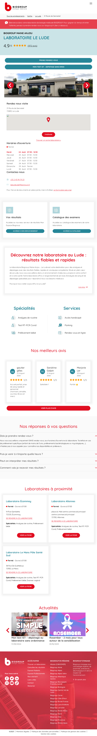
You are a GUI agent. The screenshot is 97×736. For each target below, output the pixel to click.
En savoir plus (80, 679)
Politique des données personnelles (45, 731)
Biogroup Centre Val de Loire (59, 691)
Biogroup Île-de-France (59, 701)
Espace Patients (34, 670)
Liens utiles (32, 680)
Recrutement (33, 677)
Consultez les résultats (36, 667)
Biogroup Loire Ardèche (59, 705)
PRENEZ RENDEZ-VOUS (31, 59)
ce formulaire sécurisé (62, 190)
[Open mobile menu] (91, 3)
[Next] (86, 85)
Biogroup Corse (56, 695)
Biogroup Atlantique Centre (58, 678)
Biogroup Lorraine (57, 708)
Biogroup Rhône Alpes (58, 723)
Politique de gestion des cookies (73, 731)
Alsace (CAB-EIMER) (58, 664)
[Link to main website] (16, 6)
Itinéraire (47, 133)
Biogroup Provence (57, 720)
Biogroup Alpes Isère (58, 673)
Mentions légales (22, 731)
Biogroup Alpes (56, 670)
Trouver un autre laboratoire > (48, 140)
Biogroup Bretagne (57, 687)
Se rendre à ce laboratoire (19, 518)
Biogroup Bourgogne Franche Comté (58, 683)
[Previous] (8, 630)
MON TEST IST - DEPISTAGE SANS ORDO (34, 66)
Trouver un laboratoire (36, 664)
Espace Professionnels (36, 673)
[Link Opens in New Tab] (7, 678)
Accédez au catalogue (66, 230)
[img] (48, 85)
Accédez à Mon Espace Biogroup (21, 230)
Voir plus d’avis (48, 408)
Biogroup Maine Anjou (58, 711)
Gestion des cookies (48, 734)
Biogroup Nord (56, 714)
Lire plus (81, 287)
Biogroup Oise (55, 717)
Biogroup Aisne (56, 667)
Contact (31, 683)
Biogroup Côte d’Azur (58, 698)
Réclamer (31, 686)
